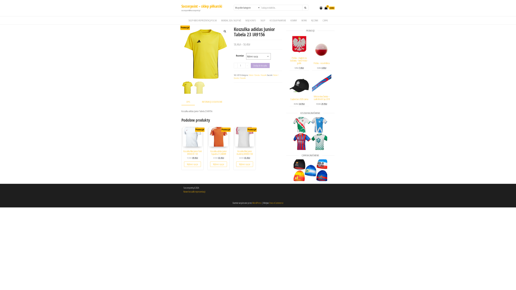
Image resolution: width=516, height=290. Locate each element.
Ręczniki (314, 20)
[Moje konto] (321, 8)
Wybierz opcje (192, 164)
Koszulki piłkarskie (278, 20)
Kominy (294, 20)
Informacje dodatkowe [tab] (212, 101)
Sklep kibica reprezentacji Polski (202, 20)
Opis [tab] (188, 101)
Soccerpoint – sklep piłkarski (201, 6)
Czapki (325, 20)
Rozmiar (240, 55)
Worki (304, 20)
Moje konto (251, 20)
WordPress (256, 202)
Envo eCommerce (276, 202)
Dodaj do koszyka (260, 65)
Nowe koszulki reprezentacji (194, 191)
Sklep (262, 20)
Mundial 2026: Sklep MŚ (231, 20)
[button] (225, 31)
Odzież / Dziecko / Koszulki (257, 75)
